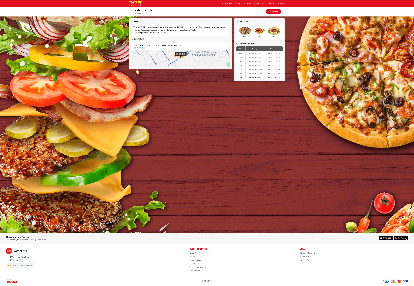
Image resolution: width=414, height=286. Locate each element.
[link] (95, 260)
